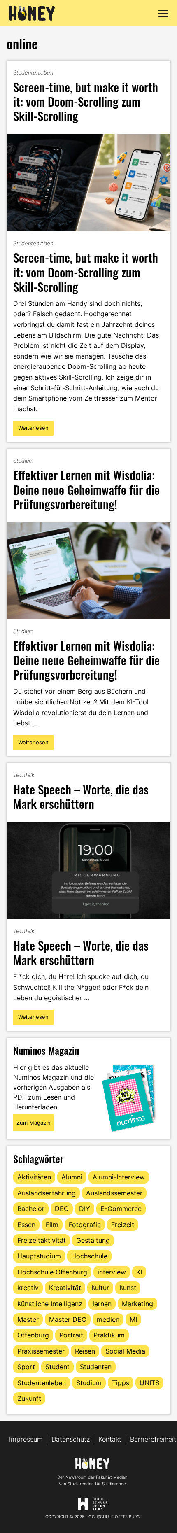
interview (112, 1272)
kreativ (28, 1288)
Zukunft (29, 1398)
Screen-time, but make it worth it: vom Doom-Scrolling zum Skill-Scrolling (85, 101)
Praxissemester (41, 1351)
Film (52, 1225)
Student (57, 1367)
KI (139, 1272)
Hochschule (89, 1256)
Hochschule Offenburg (52, 1272)
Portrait (71, 1335)
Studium (23, 460)
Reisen (85, 1351)
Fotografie (85, 1225)
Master (28, 1319)
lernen (102, 1304)
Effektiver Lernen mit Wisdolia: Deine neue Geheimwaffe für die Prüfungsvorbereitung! (86, 489)
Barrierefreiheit (153, 1439)
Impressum (26, 1439)
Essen (26, 1225)
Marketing (137, 1304)
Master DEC (67, 1319)
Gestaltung (93, 1240)
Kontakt (109, 1439)
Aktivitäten (34, 1177)
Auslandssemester (114, 1193)
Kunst (127, 1288)
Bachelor (30, 1208)
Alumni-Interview (119, 1177)
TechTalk (24, 774)
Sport (26, 1367)
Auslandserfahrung (46, 1193)
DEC (62, 1208)
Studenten (96, 1367)
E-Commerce (121, 1208)
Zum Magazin (33, 1122)
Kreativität (65, 1288)
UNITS (149, 1383)
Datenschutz (70, 1439)
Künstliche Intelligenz (49, 1304)
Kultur (100, 1288)
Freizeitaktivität (41, 1240)
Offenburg (33, 1335)
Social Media (125, 1351)
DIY (84, 1208)
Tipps (120, 1383)
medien (108, 1319)
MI (133, 1319)
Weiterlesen (33, 429)
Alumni (71, 1177)
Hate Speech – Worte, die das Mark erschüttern (81, 796)
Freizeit (122, 1225)
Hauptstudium (39, 1256)
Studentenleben (33, 72)
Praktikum (109, 1335)
